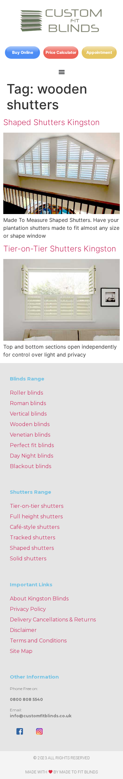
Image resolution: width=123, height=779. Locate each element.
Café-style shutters (34, 527)
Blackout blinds (30, 466)
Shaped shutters (32, 548)
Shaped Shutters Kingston (51, 122)
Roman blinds (28, 403)
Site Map (21, 651)
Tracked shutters (32, 537)
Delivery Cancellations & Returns (53, 620)
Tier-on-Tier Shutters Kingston (59, 248)
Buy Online (22, 52)
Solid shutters (28, 558)
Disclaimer (23, 630)
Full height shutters (36, 516)
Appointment (99, 52)
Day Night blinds (31, 456)
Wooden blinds (30, 424)
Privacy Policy (28, 609)
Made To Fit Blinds (78, 772)
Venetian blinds (30, 435)
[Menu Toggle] (61, 72)
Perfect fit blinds (32, 445)
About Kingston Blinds (39, 598)
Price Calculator (61, 52)
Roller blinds (26, 393)
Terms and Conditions (38, 641)
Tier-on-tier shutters (36, 506)
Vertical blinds (28, 414)
